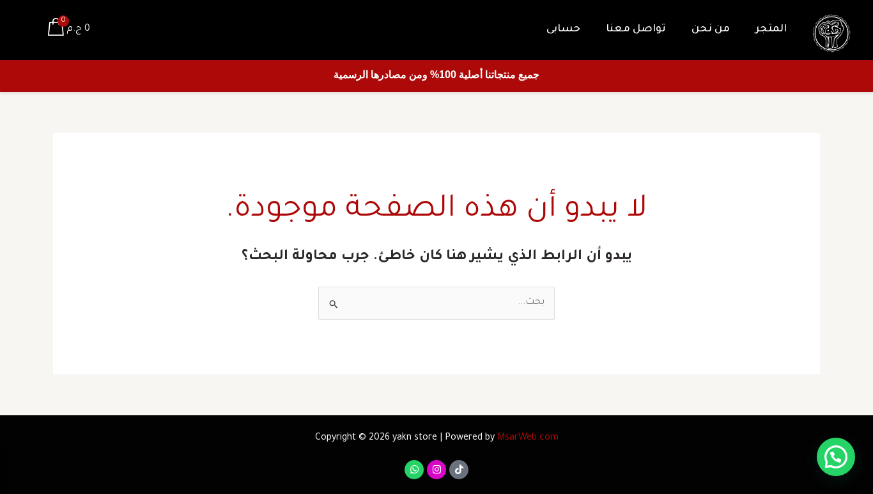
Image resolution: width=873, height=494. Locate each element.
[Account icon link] (28, 30)
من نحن (710, 29)
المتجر (771, 29)
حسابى (563, 29)
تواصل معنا (636, 29)
